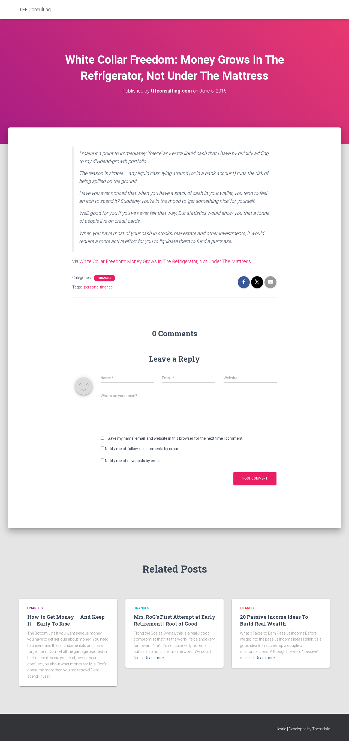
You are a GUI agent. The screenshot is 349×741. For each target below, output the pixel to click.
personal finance (98, 287)
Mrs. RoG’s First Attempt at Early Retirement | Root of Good (174, 620)
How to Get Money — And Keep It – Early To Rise (66, 620)
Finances (104, 277)
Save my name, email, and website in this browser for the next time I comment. (175, 438)
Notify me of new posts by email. (133, 461)
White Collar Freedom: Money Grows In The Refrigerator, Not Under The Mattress (165, 261)
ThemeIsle (321, 729)
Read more (154, 658)
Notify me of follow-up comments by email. (142, 449)
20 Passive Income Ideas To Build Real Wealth (274, 620)
